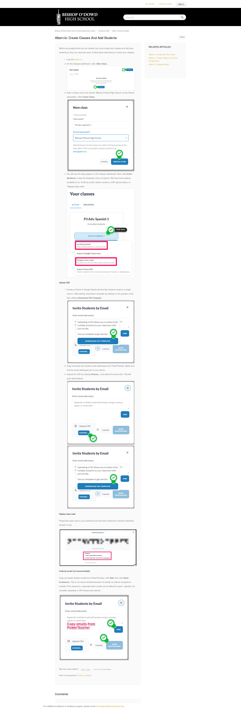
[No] (88, 670)
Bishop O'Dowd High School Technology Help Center (75, 31)
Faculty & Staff (103, 31)
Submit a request (165, 4)
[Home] (77, 17)
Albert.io (78, 59)
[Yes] (83, 670)
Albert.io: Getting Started (159, 64)
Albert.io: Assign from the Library (162, 54)
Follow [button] (182, 37)
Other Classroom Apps (120, 31)
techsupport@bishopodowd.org (110, 706)
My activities (150, 4)
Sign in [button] (181, 4)
